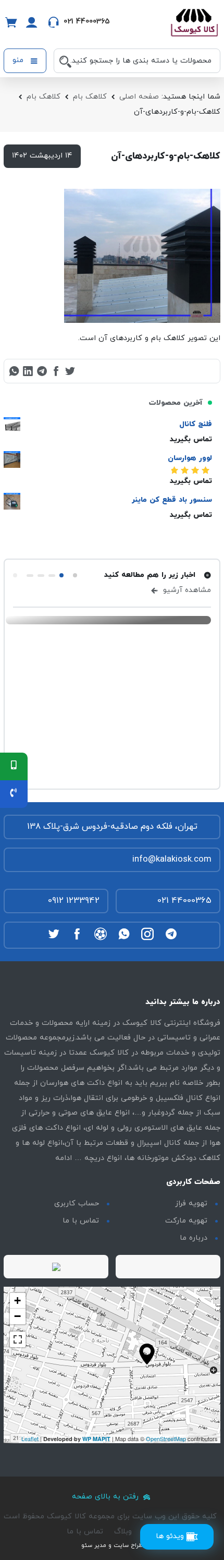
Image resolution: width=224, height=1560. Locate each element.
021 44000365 (184, 900)
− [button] (17, 1316)
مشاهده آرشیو (185, 590)
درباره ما (193, 1237)
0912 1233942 (73, 900)
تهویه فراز (191, 1203)
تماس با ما (81, 1220)
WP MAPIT (96, 1439)
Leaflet (30, 1438)
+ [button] (17, 1300)
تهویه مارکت (186, 1220)
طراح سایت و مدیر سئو (112, 1545)
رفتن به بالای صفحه (106, 1496)
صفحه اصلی (139, 96)
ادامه (63, 1158)
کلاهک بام (90, 96)
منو (19, 60)
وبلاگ (123, 1531)
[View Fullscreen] (18, 1339)
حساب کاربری (76, 1203)
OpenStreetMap (166, 1438)
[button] (75, 575)
